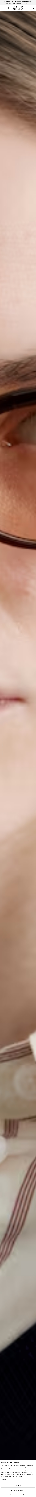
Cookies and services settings (18, 1494)
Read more (4, 1479)
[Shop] (3, 8)
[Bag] (33, 8)
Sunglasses (2, 742)
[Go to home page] (18, 8)
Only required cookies (18, 1490)
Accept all (18, 1485)
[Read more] (18, 2)
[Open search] (8, 8)
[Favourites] (27, 8)
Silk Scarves (2, 754)
